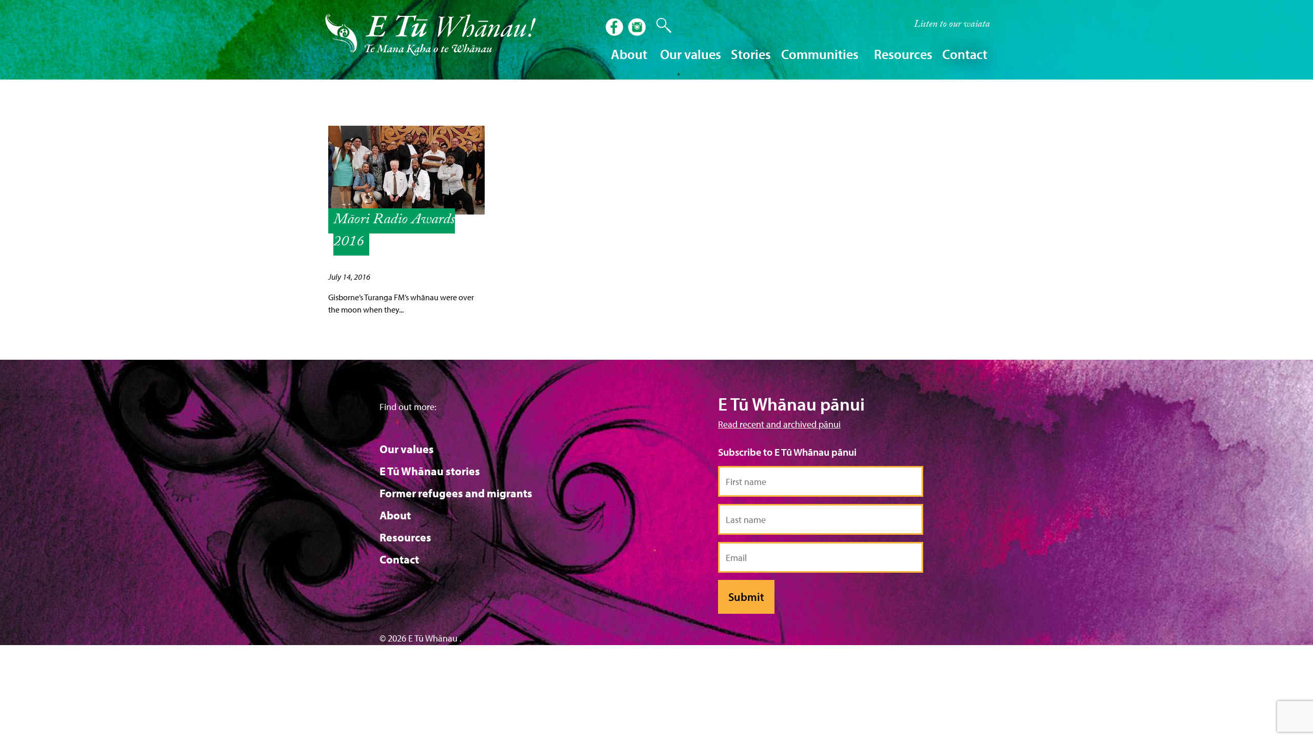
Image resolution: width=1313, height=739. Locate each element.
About (395, 515)
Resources (405, 537)
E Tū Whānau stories (430, 471)
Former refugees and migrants (456, 493)
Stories (751, 54)
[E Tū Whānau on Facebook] (615, 28)
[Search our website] (658, 25)
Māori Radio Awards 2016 (394, 232)
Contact (964, 54)
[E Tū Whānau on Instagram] (638, 28)
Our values (407, 449)
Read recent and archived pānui (779, 424)
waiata (952, 25)
